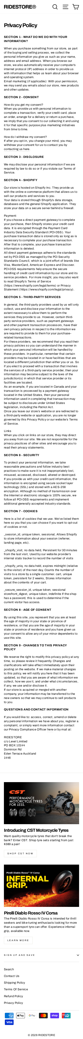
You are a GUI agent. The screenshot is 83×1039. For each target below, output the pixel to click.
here (50, 729)
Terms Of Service (16, 989)
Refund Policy (13, 996)
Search (9, 969)
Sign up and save (19, 955)
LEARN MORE (18, 940)
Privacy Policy (13, 1003)
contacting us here (17, 149)
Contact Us (11, 976)
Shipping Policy (14, 982)
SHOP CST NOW (20, 853)
